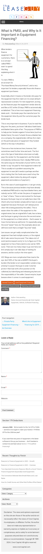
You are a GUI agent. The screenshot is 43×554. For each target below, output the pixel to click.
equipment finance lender (10, 286)
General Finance (7, 282)
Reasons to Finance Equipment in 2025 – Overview (18, 465)
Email (4, 387)
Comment (5, 348)
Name (4, 376)
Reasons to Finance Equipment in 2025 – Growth (18, 461)
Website (4, 398)
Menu (22, 22)
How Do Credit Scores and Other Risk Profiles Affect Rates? (21, 482)
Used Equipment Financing (24, 282)
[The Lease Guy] (21, 12)
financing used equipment (30, 286)
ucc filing (5, 289)
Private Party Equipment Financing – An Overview (11, 324)
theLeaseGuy (10, 44)
